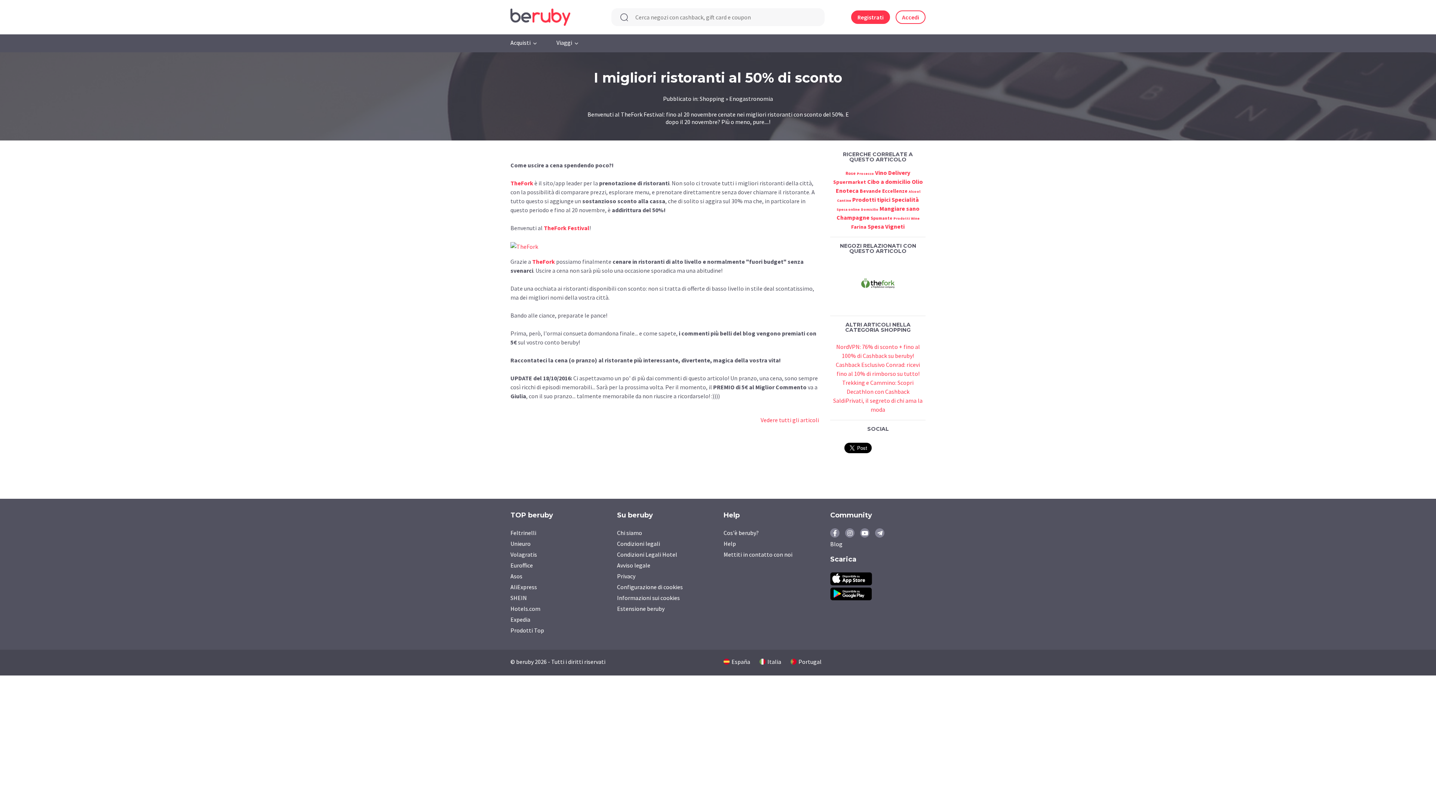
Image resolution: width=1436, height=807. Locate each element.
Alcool (914, 191)
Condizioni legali (638, 543)
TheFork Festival (566, 228)
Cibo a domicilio (889, 181)
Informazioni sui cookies (648, 598)
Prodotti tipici (871, 199)
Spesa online (848, 209)
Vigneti (895, 226)
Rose (851, 173)
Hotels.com (525, 608)
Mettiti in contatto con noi (758, 554)
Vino (881, 172)
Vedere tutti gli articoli (790, 420)
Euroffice (521, 565)
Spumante (881, 218)
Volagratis (523, 554)
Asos (516, 576)
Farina (858, 226)
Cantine (844, 200)
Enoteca (847, 190)
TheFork (521, 183)
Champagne (853, 217)
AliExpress (523, 587)
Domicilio (869, 209)
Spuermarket (849, 182)
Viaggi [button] (564, 42)
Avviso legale (633, 565)
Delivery (899, 172)
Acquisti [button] (520, 42)
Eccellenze (895, 191)
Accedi (910, 17)
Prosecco (865, 173)
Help (730, 543)
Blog (836, 544)
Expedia (520, 619)
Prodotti (901, 218)
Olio (917, 181)
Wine (915, 218)
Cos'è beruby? (741, 533)
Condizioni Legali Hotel (647, 554)
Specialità (905, 199)
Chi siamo (629, 533)
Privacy (626, 576)
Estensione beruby (641, 608)
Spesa (876, 226)
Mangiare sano (900, 208)
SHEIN (518, 598)
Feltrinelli (523, 533)
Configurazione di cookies (650, 587)
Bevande (870, 191)
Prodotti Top (527, 630)
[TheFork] (878, 283)
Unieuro (520, 543)
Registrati (870, 17)
